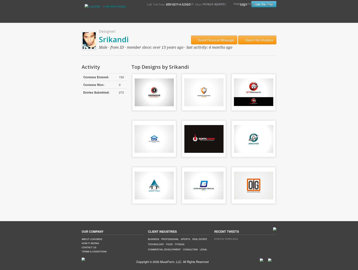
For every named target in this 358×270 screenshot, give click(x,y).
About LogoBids (92, 239)
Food (169, 244)
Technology (156, 244)
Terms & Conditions (94, 251)
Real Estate (199, 239)
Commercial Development (164, 249)
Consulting (190, 249)
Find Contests (244, 4)
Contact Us (89, 247)
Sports (185, 239)
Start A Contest (180, 4)
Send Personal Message (215, 39)
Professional (170, 239)
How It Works (214, 4)
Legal (203, 249)
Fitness (179, 244)
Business (153, 239)
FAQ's (269, 4)
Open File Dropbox (258, 39)
